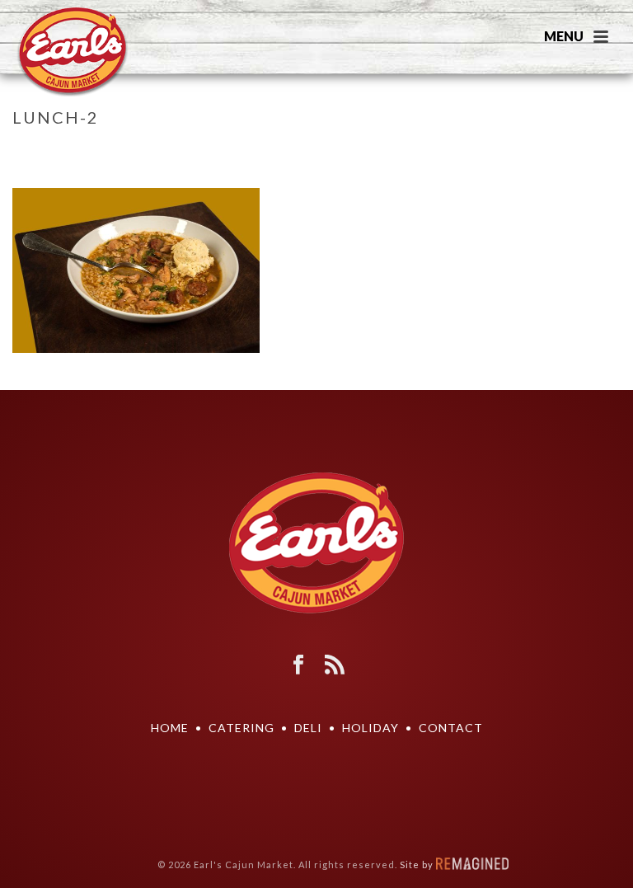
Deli (542, 152)
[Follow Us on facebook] (298, 665)
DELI (308, 728)
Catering (241, 728)
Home (506, 152)
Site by (418, 864)
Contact (451, 728)
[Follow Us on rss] (335, 665)
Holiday (370, 728)
